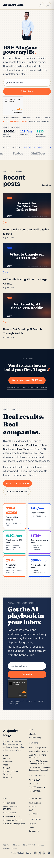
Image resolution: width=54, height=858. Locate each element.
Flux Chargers (25, 449)
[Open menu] (48, 4)
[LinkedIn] (39, 853)
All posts (32, 734)
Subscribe (27, 674)
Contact (6, 768)
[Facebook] (49, 853)
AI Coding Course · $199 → (15, 121)
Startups (32, 806)
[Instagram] (44, 853)
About (5, 755)
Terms (14, 849)
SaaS (31, 810)
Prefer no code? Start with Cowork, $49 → (27, 387)
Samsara (20, 445)
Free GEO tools (35, 791)
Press (5, 765)
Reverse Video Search (38, 751)
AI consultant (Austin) (12, 820)
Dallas (31, 827)
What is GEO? (34, 780)
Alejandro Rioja (13, 4)
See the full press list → (37, 147)
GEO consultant (9, 813)
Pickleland (32, 445)
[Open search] (41, 4)
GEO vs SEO (34, 783)
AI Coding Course (27, 380)
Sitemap (41, 845)
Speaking (7, 774)
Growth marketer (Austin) (14, 824)
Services (6, 758)
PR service (7, 777)
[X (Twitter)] (35, 853)
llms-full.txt (29, 845)
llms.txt (16, 845)
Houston (32, 824)
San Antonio (34, 831)
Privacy (6, 849)
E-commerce (34, 814)
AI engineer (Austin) (11, 816)
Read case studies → (17, 491)
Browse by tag (35, 737)
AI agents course (10, 771)
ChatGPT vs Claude (37, 787)
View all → (46, 185)
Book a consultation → (39, 121)
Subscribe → (27, 91)
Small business (35, 803)
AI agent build (9, 803)
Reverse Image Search (38, 747)
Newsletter (7, 761)
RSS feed (6, 845)
